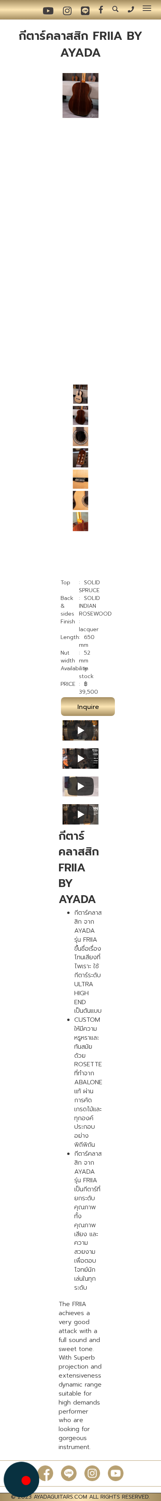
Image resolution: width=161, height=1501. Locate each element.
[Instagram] (92, 1473)
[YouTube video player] (80, 730)
